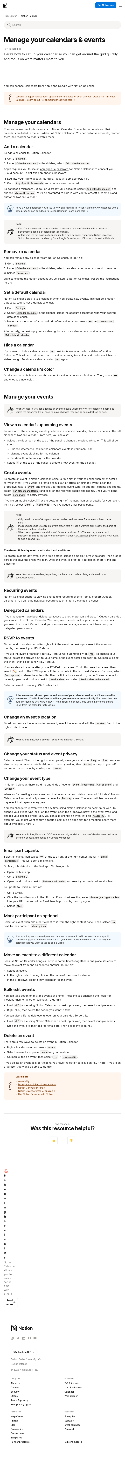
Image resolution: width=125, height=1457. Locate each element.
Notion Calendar (29, 15)
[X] (17, 1338)
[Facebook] (29, 1338)
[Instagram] (12, 1338)
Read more (11, 1302)
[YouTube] (35, 1338)
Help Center (10, 15)
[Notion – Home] (5, 5)
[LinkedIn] (23, 1338)
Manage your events (28, 396)
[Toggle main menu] (120, 5)
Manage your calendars (32, 122)
